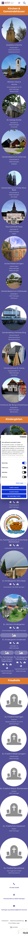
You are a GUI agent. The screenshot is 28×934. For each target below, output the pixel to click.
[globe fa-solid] (7, 668)
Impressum (5, 920)
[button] (19, 3)
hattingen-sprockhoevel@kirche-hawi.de (14, 910)
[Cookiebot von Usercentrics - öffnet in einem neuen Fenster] (20, 437)
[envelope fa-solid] (10, 502)
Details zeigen (19, 483)
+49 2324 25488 (14, 887)
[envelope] (14, 906)
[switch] (24, 467)
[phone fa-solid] (14, 502)
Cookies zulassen (14, 487)
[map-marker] (14, 895)
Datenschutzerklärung (17, 920)
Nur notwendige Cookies (14, 496)
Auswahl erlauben (14, 491)
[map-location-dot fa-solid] (17, 502)
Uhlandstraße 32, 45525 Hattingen (14, 898)
